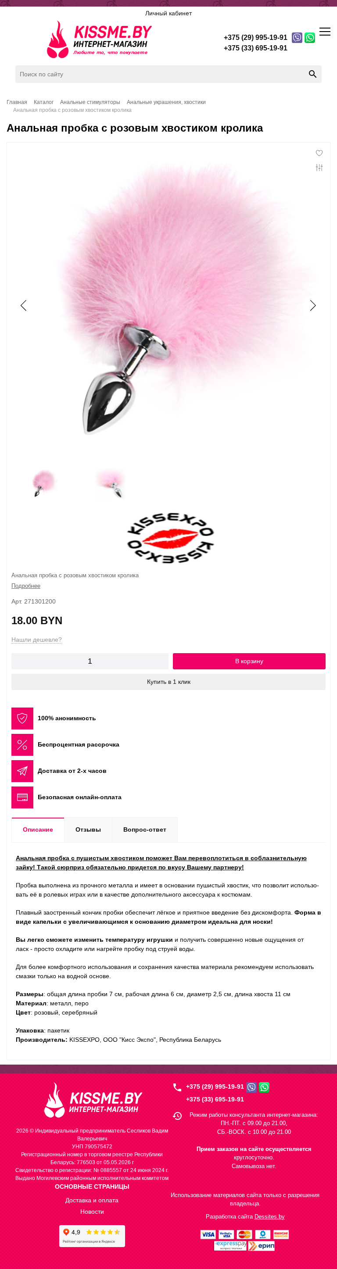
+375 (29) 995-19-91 (215, 1086)
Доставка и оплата (91, 1200)
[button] (312, 305)
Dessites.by (270, 1216)
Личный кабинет (168, 13)
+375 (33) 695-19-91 (215, 1099)
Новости (92, 1211)
